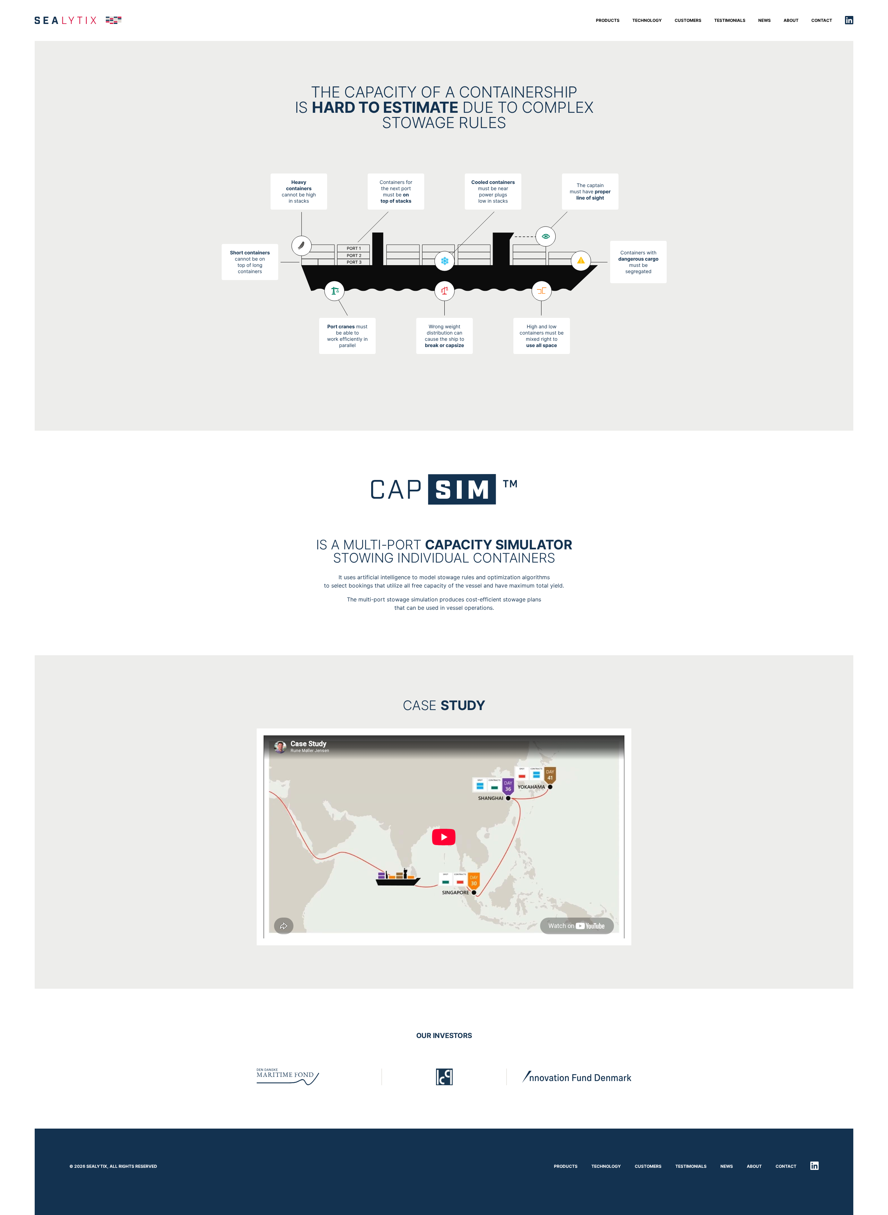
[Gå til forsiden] (78, 20)
